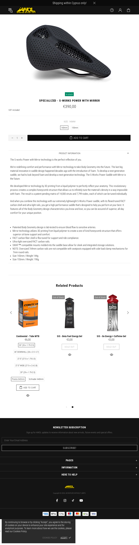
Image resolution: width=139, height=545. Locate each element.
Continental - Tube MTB (27, 336)
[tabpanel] (28, 349)
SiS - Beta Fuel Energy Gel (69, 336)
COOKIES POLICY (49, 537)
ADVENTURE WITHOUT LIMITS (26, 10)
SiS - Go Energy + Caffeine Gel (111, 336)
